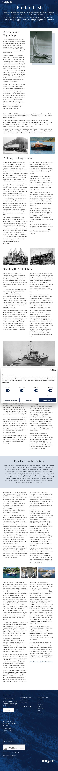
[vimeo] (30, 706)
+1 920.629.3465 (7, 732)
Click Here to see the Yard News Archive (41, 661)
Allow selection (29, 400)
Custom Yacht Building (43, 697)
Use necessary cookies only (10, 400)
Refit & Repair (41, 701)
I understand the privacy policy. (11, 752)
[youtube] (28, 706)
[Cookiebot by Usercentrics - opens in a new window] (50, 370)
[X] (26, 706)
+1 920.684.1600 (9, 698)
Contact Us (8, 710)
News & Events (41, 708)
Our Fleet (40, 699)
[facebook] (20, 706)
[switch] (22, 390)
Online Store (40, 704)
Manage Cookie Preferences (9, 755)
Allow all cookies (47, 400)
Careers (39, 710)
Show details (50, 395)
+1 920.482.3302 (10, 721)
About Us (40, 706)
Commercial (40, 702)
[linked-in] (24, 706)
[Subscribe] (25, 741)
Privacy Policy (41, 713)
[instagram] (22, 706)
